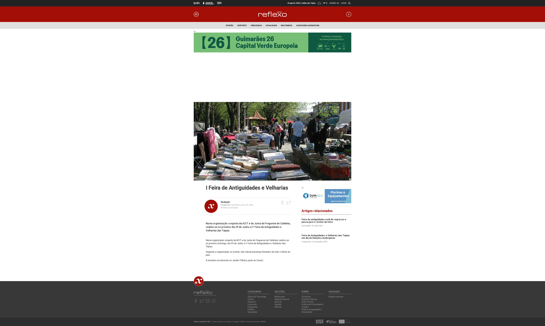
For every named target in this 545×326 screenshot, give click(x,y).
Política (251, 309)
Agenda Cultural (282, 299)
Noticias (278, 307)
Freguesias (257, 25)
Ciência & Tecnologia (257, 297)
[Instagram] (208, 301)
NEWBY (263, 322)
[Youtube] (214, 301)
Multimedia (287, 25)
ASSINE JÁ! (334, 3)
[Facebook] (282, 203)
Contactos (306, 297)
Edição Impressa (336, 297)
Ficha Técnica (308, 302)
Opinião (230, 25)
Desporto (243, 25)
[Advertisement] (272, 76)
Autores (278, 302)
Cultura (251, 299)
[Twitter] (288, 203)
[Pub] (326, 196)
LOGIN (343, 3)
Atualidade (272, 25)
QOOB (242, 322)
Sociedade (252, 312)
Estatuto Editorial (309, 299)
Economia (252, 304)
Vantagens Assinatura (307, 25)
